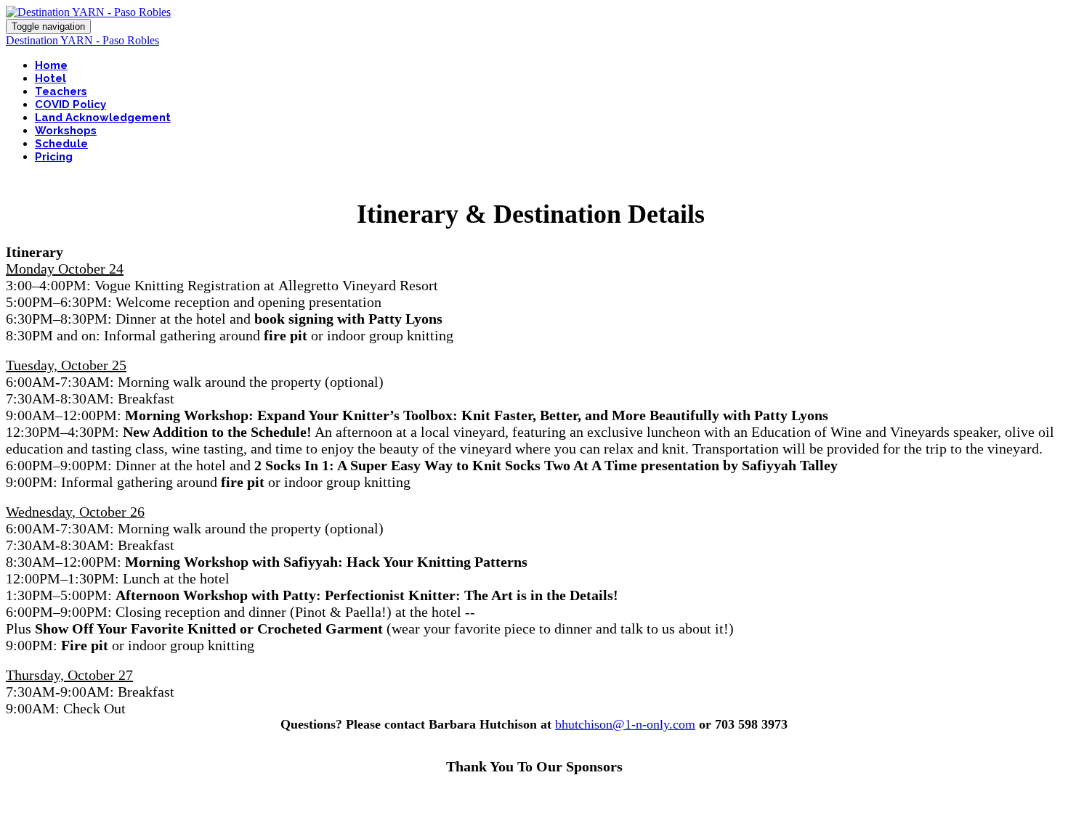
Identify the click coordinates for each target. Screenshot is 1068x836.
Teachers (61, 91)
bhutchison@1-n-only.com (625, 724)
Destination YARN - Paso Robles (82, 40)
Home (51, 65)
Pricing (54, 156)
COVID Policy (70, 104)
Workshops (66, 130)
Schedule (61, 143)
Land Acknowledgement (103, 117)
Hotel (50, 78)
